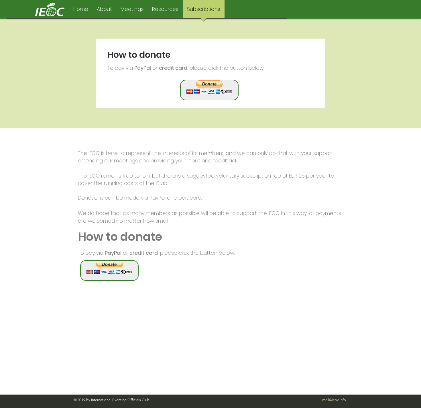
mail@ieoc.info (334, 400)
